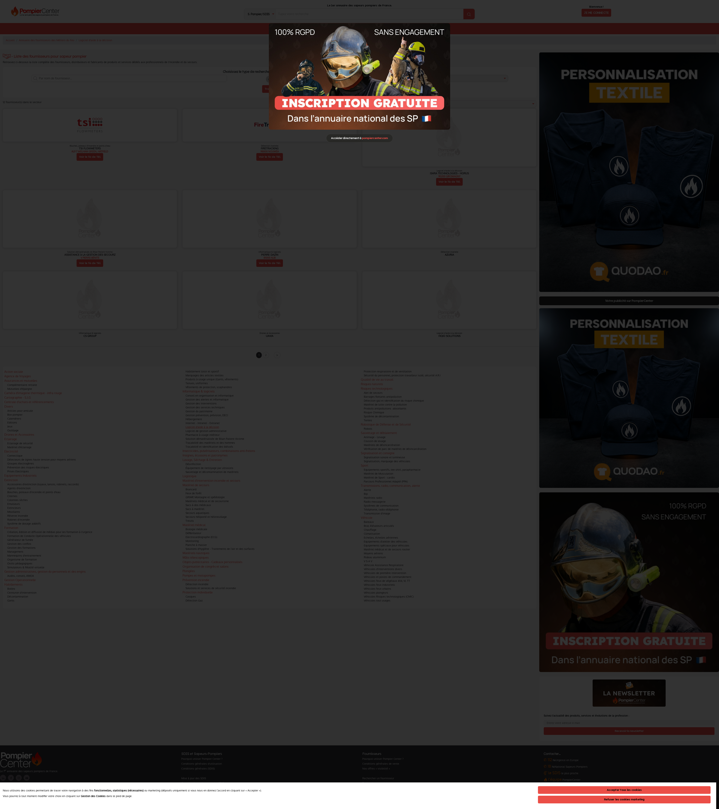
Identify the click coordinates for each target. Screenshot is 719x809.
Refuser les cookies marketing (624, 799)
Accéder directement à (359, 138)
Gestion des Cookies (93, 796)
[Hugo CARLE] (359, 76)
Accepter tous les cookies (624, 790)
